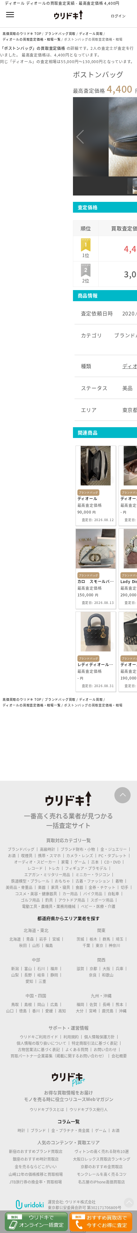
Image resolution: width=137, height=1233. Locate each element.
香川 (36, 1011)
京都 (93, 968)
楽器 (42, 887)
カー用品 (70, 894)
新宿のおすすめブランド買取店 (35, 1151)
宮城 (56, 939)
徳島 (23, 1011)
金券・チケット (102, 887)
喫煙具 (26, 855)
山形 (36, 945)
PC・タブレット (112, 855)
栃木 (93, 939)
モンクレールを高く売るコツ (101, 1174)
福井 (54, 968)
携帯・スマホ (49, 855)
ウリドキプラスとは (47, 1109)
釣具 (49, 900)
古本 (95, 862)
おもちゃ (62, 881)
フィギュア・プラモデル (86, 868)
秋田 (23, 945)
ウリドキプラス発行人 (88, 1109)
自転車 (113, 894)
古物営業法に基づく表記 (39, 1049)
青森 (30, 939)
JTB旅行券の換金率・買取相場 (35, 1182)
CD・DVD (112, 862)
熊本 (119, 1004)
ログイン (118, 16)
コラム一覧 (68, 1121)
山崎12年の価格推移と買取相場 (36, 1174)
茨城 (80, 939)
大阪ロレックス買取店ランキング (101, 1159)
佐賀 (93, 1004)
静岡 (54, 975)
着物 (119, 881)
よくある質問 (76, 1049)
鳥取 (15, 1004)
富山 (28, 968)
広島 (54, 1004)
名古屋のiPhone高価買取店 (101, 1182)
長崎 (106, 1004)
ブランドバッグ (21, 849)
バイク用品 (92, 894)
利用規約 (71, 1037)
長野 (28, 975)
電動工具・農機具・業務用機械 (49, 906)
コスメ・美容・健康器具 (36, 894)
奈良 (93, 975)
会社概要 (119, 1056)
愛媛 (49, 1011)
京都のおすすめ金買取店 (102, 1167)
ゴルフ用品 (30, 900)
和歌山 (107, 975)
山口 (10, 1011)
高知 (62, 1011)
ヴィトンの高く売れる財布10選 (102, 1151)
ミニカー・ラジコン (93, 875)
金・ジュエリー (113, 849)
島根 (28, 1004)
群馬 (106, 939)
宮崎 (93, 1011)
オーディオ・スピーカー (35, 862)
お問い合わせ (105, 1049)
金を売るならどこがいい (36, 1167)
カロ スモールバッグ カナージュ (95, 581)
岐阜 (41, 975)
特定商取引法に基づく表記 (95, 1043)
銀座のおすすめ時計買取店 (36, 1159)
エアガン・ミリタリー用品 (47, 875)
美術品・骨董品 (19, 887)
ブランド (38, 1130)
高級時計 (47, 849)
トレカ (54, 868)
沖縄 (122, 1011)
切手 (124, 887)
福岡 (80, 1004)
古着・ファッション (93, 881)
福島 (49, 945)
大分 (79, 1011)
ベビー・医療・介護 (98, 906)
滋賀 (80, 968)
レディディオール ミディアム (95, 664)
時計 (21, 1130)
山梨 (15, 975)
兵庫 (119, 968)
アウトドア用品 (71, 900)
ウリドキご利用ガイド (39, 1037)
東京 (99, 945)
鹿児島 (107, 1011)
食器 (79, 887)
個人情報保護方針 (99, 1037)
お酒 (12, 855)
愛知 (29, 981)
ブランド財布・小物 (78, 849)
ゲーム (80, 862)
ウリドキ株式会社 (80, 1202)
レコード (35, 868)
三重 (42, 981)
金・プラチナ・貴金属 (70, 1130)
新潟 (15, 968)
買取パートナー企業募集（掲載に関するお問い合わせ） (58, 1056)
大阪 (106, 968)
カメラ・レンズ (79, 855)
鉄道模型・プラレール (30, 881)
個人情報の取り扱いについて (41, 1043)
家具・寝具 (60, 887)
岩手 (43, 939)
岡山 (41, 1004)
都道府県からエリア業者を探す (68, 918)
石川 (41, 968)
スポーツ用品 (101, 900)
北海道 (15, 939)
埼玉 (119, 939)
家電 (65, 862)
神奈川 (114, 945)
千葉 (86, 945)
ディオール (87, 498)
